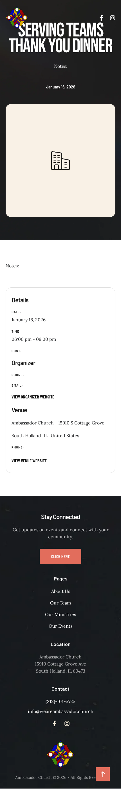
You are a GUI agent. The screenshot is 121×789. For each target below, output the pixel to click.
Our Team (60, 603)
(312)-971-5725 (60, 701)
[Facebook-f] (101, 18)
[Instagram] (112, 18)
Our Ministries (60, 614)
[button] (60, 556)
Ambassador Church (33, 777)
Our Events (60, 626)
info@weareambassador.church (60, 711)
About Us (60, 591)
